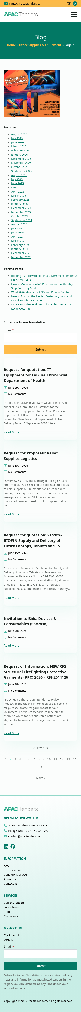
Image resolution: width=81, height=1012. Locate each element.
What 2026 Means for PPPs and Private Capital (40, 292)
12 (61, 759)
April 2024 (17, 236)
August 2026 (19, 134)
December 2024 (21, 208)
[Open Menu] (74, 14)
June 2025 (17, 183)
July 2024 (17, 228)
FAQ (6, 865)
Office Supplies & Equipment (40, 45)
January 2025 (19, 204)
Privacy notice (13, 870)
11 (55, 759)
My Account (11, 935)
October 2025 (19, 167)
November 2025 (21, 162)
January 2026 (19, 154)
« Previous (40, 748)
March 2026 (18, 146)
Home (11, 45)
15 (40, 767)
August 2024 (19, 224)
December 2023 (21, 253)
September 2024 (21, 220)
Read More (11, 432)
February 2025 (20, 199)
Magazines (11, 916)
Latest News (11, 907)
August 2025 (19, 175)
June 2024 (17, 232)
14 (74, 759)
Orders (8, 939)
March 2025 (18, 195)
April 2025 (17, 191)
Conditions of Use (15, 874)
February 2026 (20, 150)
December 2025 (21, 159)
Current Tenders (14, 902)
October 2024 (19, 216)
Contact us (10, 883)
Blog (7, 911)
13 (68, 759)
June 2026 (17, 142)
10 (49, 759)
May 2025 (17, 187)
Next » (40, 778)
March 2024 (18, 240)
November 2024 (21, 212)
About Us (10, 879)
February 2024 (20, 245)
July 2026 (17, 138)
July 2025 (17, 179)
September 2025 (21, 171)
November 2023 (21, 257)
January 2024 (19, 249)
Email (9, 330)
